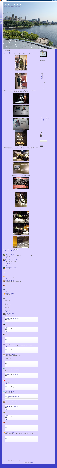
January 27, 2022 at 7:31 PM (13, 401)
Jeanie (6, 280)
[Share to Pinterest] (17, 249)
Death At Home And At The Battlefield (45, 116)
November (42, 80)
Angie (6, 432)
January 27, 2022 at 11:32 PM (10, 432)
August (42, 83)
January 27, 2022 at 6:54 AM (14, 267)
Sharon (6, 313)
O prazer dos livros (7, 264)
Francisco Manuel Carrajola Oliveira (9, 259)
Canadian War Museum (8, 250)
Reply (6, 257)
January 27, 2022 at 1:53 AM (11, 254)
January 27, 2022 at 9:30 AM (11, 289)
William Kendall (9, 318)
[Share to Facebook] (16, 249)
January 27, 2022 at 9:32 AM (10, 293)
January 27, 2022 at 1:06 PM (11, 354)
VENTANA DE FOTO (7, 368)
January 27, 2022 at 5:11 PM (10, 391)
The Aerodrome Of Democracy (44, 113)
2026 (41, 74)
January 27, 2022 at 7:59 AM (11, 276)
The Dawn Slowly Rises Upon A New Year (45, 118)
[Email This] (14, 249)
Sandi (6, 344)
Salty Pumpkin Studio (8, 267)
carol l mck (6, 354)
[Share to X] (15, 249)
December (42, 79)
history (14, 250)
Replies (7, 327)
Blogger (32, 462)
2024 (41, 76)
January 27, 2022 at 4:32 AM (17, 259)
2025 (41, 75)
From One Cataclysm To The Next (45, 114)
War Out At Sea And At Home (44, 112)
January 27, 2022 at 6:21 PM (15, 318)
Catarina (6, 289)
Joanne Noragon (7, 401)
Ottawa (16, 250)
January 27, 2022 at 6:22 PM (15, 374)
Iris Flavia (6, 254)
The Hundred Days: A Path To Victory (45, 115)
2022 (41, 78)
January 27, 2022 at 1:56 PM (13, 368)
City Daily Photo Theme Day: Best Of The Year (46, 119)
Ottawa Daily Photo (12, 4)
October (42, 81)
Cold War (12, 250)
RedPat (6, 293)
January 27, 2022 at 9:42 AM (10, 313)
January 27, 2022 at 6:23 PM (15, 386)
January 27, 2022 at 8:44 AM (10, 280)
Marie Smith (6, 276)
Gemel (6, 391)
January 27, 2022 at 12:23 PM (10, 344)
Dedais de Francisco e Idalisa (8, 263)
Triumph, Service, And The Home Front (45, 117)
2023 (41, 77)
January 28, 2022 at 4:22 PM (15, 406)
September (42, 82)
